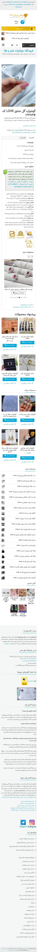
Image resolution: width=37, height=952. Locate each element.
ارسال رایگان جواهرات (28, 869)
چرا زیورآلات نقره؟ (29, 918)
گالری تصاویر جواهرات (28, 929)
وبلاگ (32, 903)
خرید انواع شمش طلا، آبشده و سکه (25, 850)
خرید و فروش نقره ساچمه (27, 801)
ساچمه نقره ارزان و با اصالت (27, 803)
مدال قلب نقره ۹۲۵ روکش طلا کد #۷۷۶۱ (10, 337)
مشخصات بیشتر (19, 293)
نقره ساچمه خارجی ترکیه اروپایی (25, 806)
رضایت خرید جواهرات (28, 865)
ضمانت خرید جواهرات (28, 861)
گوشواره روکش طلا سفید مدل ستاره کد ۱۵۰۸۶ (10, 374)
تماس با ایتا (29, 184)
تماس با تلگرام (28, 181)
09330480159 (19, 5)
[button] (4, 67)
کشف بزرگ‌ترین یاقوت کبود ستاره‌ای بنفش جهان (21, 846)
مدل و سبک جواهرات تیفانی (26, 839)
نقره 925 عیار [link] (15, 118)
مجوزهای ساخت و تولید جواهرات (25, 876)
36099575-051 (24, 2)
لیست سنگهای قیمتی (28, 925)
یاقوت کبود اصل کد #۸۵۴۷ (27, 337)
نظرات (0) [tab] (23, 138)
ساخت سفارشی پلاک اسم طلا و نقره (22, 307)
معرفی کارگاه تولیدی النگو (27, 880)
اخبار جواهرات (30, 910)
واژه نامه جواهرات (29, 914)
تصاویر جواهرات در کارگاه (27, 933)
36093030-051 (27, 5)
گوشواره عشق (31, 132)
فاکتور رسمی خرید (29, 873)
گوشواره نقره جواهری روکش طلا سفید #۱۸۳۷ (27, 449)
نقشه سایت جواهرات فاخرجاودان (25, 937)
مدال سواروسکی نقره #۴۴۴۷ (27, 374)
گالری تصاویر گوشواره (26, 305)
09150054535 (9, 2)
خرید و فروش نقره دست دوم (26, 895)
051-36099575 (32, 659)
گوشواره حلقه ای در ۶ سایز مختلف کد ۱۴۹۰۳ (9, 415)
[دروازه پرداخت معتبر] (24, 681)
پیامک (21, 184)
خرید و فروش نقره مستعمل (27, 899)
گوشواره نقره (24, 54)
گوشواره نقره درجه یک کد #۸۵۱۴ (27, 415)
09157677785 (12, 5)
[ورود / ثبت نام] (12, 45)
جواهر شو (31, 907)
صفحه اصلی (32, 54)
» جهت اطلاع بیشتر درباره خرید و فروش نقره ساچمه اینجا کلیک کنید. (18, 796)
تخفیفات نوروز (30, 888)
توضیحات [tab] (31, 138)
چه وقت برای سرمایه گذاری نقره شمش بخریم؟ (22, 808)
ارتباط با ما (25, 661)
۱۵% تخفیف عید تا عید (28, 884)
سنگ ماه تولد (30, 922)
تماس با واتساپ (14, 181)
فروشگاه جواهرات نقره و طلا (26, 857)
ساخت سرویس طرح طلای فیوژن (25, 842)
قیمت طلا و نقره (30, 891)
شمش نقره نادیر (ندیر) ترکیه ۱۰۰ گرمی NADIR (22, 810)
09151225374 (17, 2)
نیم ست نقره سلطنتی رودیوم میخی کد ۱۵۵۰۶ (18, 289)
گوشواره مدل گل (23, 132)
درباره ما (6, 644)
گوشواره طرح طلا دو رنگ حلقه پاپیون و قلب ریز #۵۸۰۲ (10, 450)
